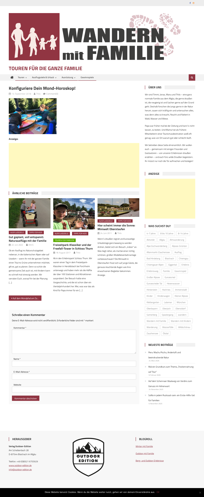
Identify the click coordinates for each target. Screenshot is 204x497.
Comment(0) (52, 93)
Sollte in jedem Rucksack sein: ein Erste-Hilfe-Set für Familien (171, 398)
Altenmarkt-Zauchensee (158, 252)
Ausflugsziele (17, 232)
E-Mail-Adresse (22, 371)
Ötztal (165, 333)
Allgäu (162, 239)
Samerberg (152, 314)
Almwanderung (177, 239)
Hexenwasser (173, 283)
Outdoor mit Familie (145, 453)
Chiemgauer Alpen (155, 264)
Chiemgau (183, 258)
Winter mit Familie (144, 446)
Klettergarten (153, 302)
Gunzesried (170, 277)
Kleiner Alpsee (181, 296)
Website (17, 384)
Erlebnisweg (152, 271)
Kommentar (20, 327)
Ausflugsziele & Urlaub (43, 77)
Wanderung (152, 327)
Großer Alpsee (153, 277)
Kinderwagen (163, 296)
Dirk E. (31, 244)
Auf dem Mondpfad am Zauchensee (27, 298)
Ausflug (178, 252)
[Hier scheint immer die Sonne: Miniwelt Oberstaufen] (118, 207)
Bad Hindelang (153, 258)
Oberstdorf (180, 308)
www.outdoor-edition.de (20, 465)
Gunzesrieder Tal (154, 283)
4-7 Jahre (151, 233)
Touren (21, 77)
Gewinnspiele (87, 77)
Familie (166, 271)
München (181, 302)
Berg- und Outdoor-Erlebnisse (150, 460)
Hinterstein (152, 289)
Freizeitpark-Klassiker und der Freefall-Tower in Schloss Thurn (73, 247)
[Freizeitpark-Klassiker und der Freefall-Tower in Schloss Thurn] (74, 213)
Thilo (38, 93)
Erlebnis (185, 264)
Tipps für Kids (35, 232)
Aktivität (151, 239)
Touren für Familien (64, 240)
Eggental (172, 264)
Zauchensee (152, 333)
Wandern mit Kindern (181, 321)
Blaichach (169, 258)
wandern (182, 314)
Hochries (166, 289)
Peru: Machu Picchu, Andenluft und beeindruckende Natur (164, 355)
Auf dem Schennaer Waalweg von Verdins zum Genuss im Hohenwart (170, 383)
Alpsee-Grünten (179, 246)
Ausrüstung (67, 77)
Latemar (168, 302)
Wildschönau (184, 327)
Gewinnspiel (180, 271)
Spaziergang (167, 314)
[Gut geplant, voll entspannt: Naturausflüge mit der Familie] (30, 213)
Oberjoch (166, 308)
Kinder (150, 296)
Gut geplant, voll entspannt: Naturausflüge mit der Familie (27, 239)
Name (17, 359)
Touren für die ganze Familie (45, 68)
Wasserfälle (167, 327)
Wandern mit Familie (156, 321)
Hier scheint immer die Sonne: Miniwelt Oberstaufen (116, 227)
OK (158, 492)
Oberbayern (152, 308)
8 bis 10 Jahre (166, 233)
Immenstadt (181, 289)
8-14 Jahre (183, 233)
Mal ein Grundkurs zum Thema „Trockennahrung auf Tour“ (170, 369)
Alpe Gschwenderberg (157, 246)
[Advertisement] (74, 165)
